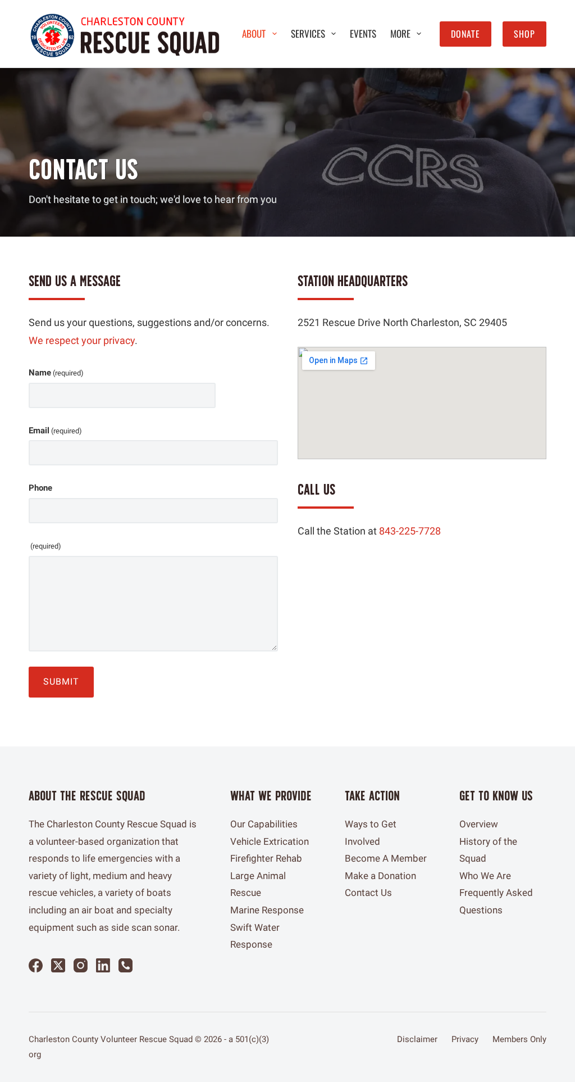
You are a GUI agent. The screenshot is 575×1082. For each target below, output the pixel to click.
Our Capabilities (264, 824)
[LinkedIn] (103, 965)
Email (55, 430)
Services (308, 33)
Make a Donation (380, 875)
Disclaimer (417, 1039)
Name (56, 373)
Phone (40, 488)
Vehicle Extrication (269, 841)
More (400, 33)
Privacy (464, 1039)
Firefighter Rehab (266, 858)
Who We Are (485, 875)
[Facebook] (36, 965)
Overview (478, 824)
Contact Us (368, 892)
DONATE (465, 33)
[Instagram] (81, 965)
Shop (524, 33)
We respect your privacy (82, 340)
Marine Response (267, 910)
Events (363, 33)
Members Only (519, 1039)
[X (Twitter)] (58, 965)
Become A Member (386, 858)
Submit (61, 681)
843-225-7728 (410, 531)
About (254, 33)
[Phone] (125, 965)
